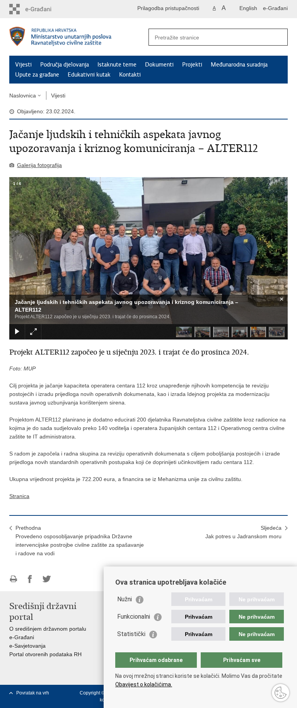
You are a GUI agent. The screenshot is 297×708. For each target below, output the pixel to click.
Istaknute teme (117, 64)
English (248, 8)
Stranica (19, 496)
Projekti (192, 64)
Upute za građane (37, 74)
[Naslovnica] (78, 37)
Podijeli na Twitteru (47, 579)
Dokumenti (159, 64)
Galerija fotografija (39, 165)
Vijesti (23, 64)
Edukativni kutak (89, 74)
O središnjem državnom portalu (47, 629)
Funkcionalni (133, 616)
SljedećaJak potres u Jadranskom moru (243, 532)
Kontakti (130, 74)
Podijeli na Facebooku (30, 579)
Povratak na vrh (32, 693)
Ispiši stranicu (13, 579)
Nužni (124, 599)
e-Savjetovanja (27, 646)
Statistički (131, 634)
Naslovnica (22, 95)
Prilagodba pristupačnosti (168, 8)
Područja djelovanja (64, 64)
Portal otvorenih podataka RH (45, 654)
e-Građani (275, 8)
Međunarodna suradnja (239, 64)
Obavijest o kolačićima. (143, 684)
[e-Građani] (42, 9)
